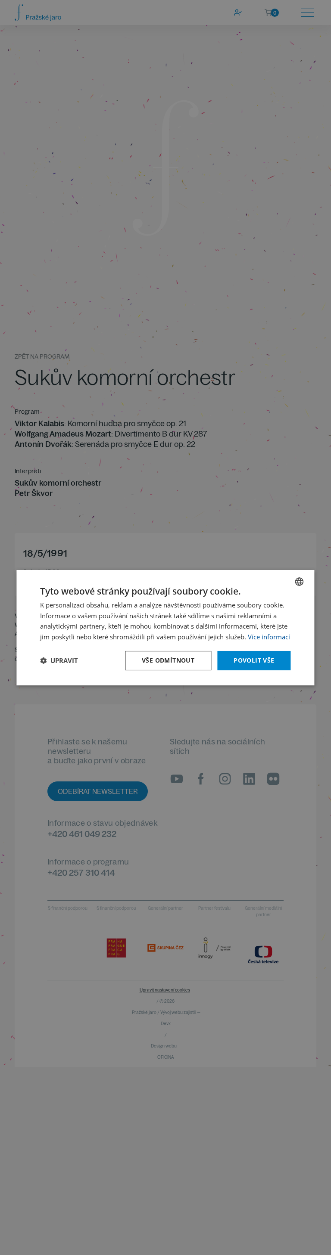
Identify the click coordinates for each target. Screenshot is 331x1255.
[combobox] (299, 581)
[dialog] (165, 627)
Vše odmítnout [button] (168, 660)
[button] (59, 660)
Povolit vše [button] (254, 660)
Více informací (269, 636)
